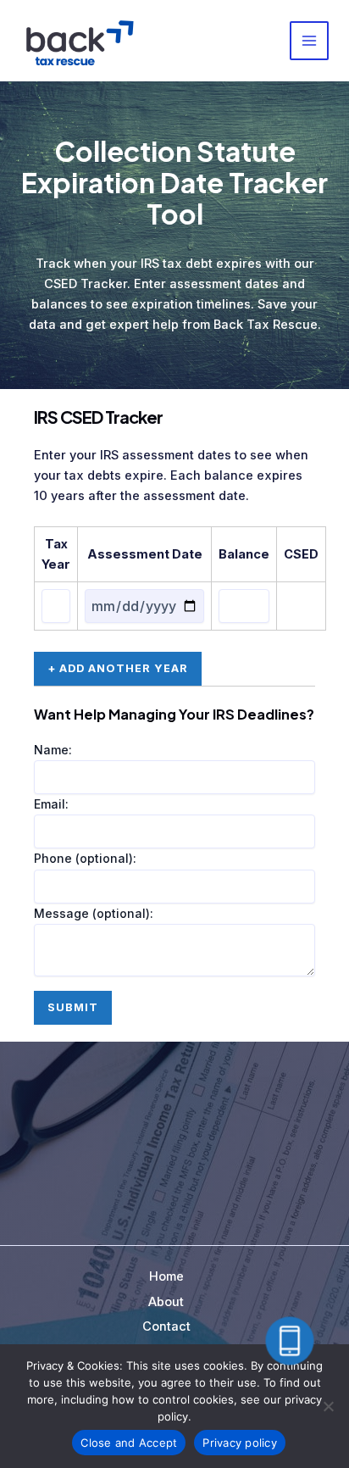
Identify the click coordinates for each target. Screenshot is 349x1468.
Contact (166, 1326)
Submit (72, 1007)
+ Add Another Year (117, 668)
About (166, 1302)
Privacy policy (239, 1442)
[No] (327, 1406)
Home (166, 1276)
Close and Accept (128, 1442)
